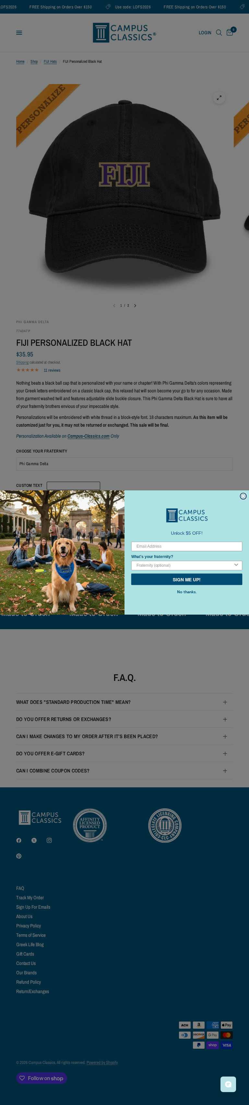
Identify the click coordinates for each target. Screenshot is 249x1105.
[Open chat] (228, 1084)
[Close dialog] (243, 496)
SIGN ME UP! (187, 579)
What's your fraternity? (152, 556)
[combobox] (184, 565)
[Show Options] (236, 565)
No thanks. (186, 592)
